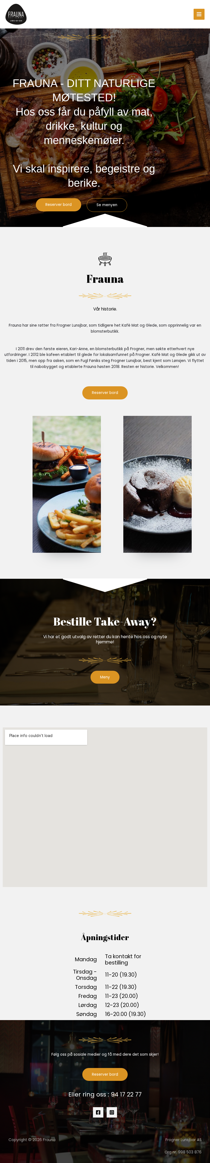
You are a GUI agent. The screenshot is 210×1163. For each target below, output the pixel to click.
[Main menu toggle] (199, 14)
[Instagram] (112, 1112)
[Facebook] (98, 1112)
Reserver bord (105, 1074)
